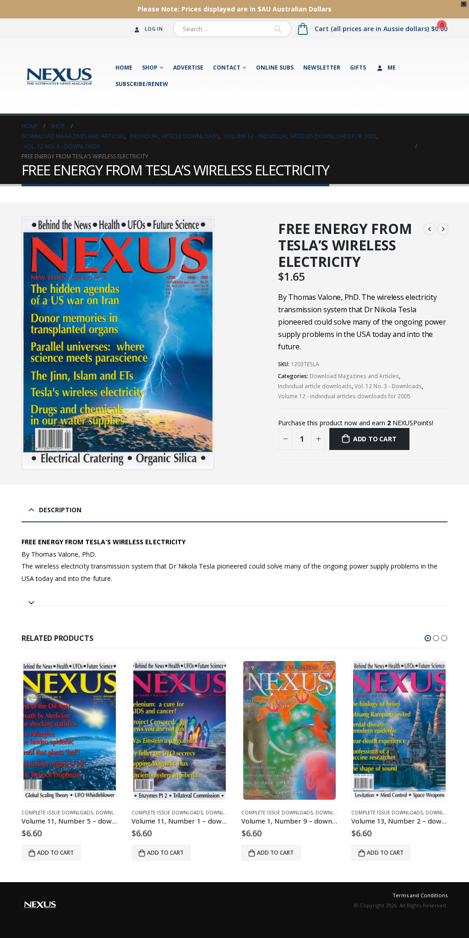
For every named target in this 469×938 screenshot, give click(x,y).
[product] (69, 730)
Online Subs (275, 67)
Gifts (358, 67)
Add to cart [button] (55, 853)
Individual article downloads (315, 386)
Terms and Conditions (420, 895)
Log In (154, 28)
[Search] (278, 29)
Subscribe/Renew (141, 84)
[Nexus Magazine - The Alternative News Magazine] (59, 76)
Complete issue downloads (57, 812)
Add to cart (375, 438)
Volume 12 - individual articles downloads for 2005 (344, 396)
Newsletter (321, 67)
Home (123, 67)
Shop (150, 67)
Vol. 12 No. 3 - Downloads (388, 386)
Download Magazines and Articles (354, 376)
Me (391, 67)
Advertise (188, 67)
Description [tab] (60, 509)
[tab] (234, 598)
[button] (428, 638)
